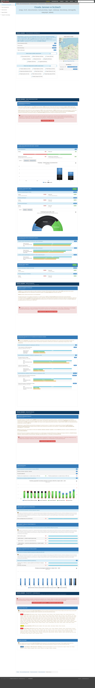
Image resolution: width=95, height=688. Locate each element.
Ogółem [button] (20, 160)
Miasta (71, 1)
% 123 (74, 188)
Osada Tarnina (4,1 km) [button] (50, 71)
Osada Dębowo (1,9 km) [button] (38, 68)
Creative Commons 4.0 (14, 678)
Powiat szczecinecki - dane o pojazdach (56, 602)
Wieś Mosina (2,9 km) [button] (50, 68)
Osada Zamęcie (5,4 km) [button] (37, 76)
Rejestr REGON (4, 12)
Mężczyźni (30, 209)
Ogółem (20, 209)
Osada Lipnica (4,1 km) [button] (24, 73)
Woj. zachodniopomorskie (24, 3)
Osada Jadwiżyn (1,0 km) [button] (25, 68)
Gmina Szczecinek (41, 3)
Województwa (55, 1)
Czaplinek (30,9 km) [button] (43, 61)
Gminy (67, 1)
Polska (18, 3)
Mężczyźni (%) (32, 160)
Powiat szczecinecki (33, 3)
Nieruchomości (4, 9)
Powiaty (62, 1)
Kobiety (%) (26, 160)
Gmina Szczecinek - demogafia (47, 120)
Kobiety (25, 209)
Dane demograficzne (5, 7)
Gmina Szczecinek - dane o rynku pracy (48, 441)
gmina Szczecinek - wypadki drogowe (40, 602)
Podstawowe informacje (6, 4)
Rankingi (48, 1)
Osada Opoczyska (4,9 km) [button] (49, 73)
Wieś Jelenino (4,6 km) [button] (36, 73)
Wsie (76, 1)
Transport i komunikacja (6, 14)
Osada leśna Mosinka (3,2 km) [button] (26, 71)
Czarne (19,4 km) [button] (49, 56)
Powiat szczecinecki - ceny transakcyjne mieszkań (48, 311)
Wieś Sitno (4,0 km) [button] (39, 71)
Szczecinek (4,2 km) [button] (26, 56)
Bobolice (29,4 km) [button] (32, 61)
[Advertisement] (87, 22)
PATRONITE (30, 678)
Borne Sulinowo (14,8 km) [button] (38, 56)
